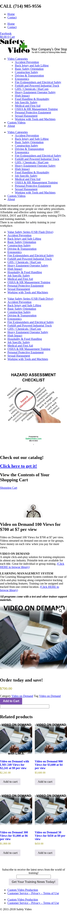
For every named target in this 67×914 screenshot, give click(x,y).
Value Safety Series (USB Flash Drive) (30, 232)
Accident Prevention (27, 62)
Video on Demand (22, 696)
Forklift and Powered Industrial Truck (37, 85)
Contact (12, 17)
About (11, 125)
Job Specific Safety (26, 102)
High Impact (22, 95)
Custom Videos (16, 122)
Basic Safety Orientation (29, 68)
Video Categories (17, 58)
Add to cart (10, 781)
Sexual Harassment (26, 115)
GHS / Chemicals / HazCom (31, 89)
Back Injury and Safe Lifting (32, 65)
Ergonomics (22, 78)
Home (11, 14)
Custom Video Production (22, 889)
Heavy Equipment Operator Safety (35, 92)
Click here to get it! (18, 466)
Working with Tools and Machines (35, 119)
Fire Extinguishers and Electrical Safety (38, 82)
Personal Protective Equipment (33, 112)
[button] (60, 611)
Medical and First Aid (27, 105)
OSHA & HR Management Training (36, 109)
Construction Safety (26, 72)
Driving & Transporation (29, 75)
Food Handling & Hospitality (32, 99)
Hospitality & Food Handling (24, 272)
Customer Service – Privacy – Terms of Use (33, 893)
